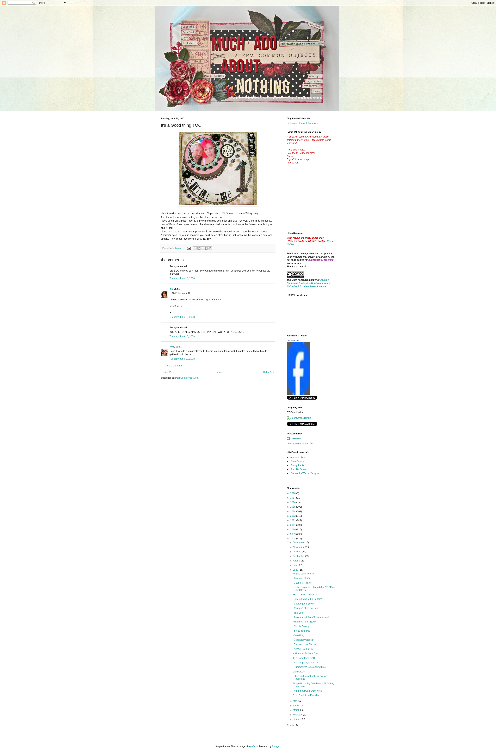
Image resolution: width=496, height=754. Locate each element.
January (297, 719)
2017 (293, 497)
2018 (293, 493)
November (299, 547)
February (298, 714)
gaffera (254, 746)
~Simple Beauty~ (302, 626)
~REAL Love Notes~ (303, 573)
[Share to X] (202, 248)
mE (171, 288)
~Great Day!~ (300, 635)
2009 (293, 534)
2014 (293, 511)
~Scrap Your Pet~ (302, 630)
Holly (172, 346)
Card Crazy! (299, 671)
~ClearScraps (297, 461)
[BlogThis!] (199, 248)
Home (218, 372)
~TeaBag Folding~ (302, 578)
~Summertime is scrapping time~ (310, 667)
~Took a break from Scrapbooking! (311, 617)
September (299, 556)
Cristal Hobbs (293, 340)
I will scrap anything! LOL (306, 662)
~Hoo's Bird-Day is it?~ (305, 594)
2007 (293, 724)
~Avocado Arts (297, 457)
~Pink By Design (298, 469)
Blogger (276, 746)
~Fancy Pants (297, 465)
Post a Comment (174, 365)
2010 (293, 529)
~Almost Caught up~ (303, 649)
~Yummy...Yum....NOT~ (304, 621)
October (297, 551)
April (295, 705)
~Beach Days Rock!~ (304, 640)
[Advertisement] (316, 201)
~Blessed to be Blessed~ (306, 644)
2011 (293, 525)
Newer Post (168, 372)
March (296, 710)
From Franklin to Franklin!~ (307, 695)
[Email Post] (188, 248)
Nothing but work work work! (307, 691)
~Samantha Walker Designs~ (305, 473)
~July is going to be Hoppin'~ (308, 599)
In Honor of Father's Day (305, 653)
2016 (293, 502)
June (296, 569)
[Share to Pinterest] (210, 248)
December (299, 542)
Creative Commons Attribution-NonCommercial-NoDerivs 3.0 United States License (308, 283)
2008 (293, 538)
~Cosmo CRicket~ (302, 582)
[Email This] (195, 248)
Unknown (296, 438)
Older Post (268, 372)
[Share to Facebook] (206, 248)
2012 (293, 520)
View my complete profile (300, 443)
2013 (293, 516)
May (295, 701)
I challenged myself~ (303, 603)
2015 (293, 507)
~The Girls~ (299, 612)
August (297, 560)
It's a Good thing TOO (304, 658)
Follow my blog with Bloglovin (302, 123)
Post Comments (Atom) (187, 378)
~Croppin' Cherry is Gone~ (307, 608)
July (295, 565)
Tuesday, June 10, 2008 (182, 278)
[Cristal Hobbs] (298, 394)
